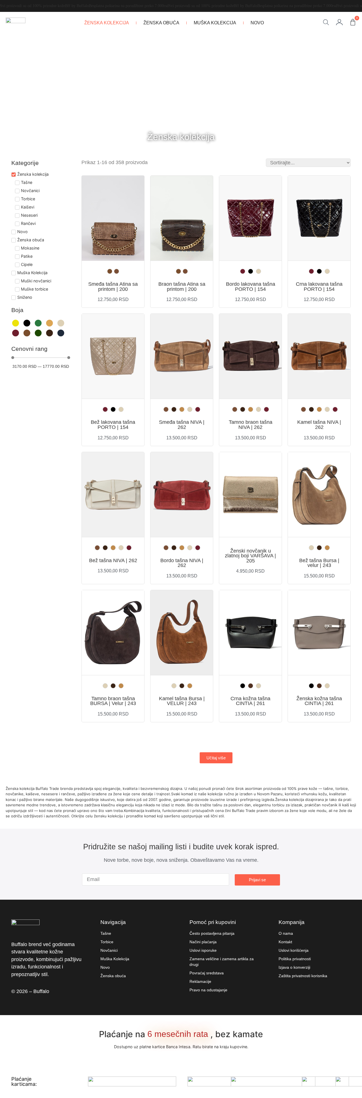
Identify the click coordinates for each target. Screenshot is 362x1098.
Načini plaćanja (203, 942)
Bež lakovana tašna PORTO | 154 (113, 424)
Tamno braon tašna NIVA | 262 (250, 424)
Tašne (105, 933)
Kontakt (285, 942)
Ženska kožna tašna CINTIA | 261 (319, 701)
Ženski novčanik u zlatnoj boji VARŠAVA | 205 (250, 556)
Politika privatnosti (295, 959)
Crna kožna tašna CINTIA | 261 (250, 701)
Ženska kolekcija (106, 22)
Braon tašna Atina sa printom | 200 (181, 286)
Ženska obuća (161, 22)
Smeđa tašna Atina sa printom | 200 (113, 286)
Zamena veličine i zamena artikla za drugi (221, 962)
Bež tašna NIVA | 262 (113, 560)
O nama (286, 933)
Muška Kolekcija (215, 22)
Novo (257, 22)
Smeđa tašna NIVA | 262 (181, 424)
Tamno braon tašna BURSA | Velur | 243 (113, 701)
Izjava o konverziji (294, 967)
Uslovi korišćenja (294, 950)
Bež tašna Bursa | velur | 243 (319, 563)
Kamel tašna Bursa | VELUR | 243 (182, 701)
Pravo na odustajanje (208, 990)
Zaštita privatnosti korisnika (303, 976)
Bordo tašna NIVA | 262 (181, 563)
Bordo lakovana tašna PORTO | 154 (250, 286)
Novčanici (109, 950)
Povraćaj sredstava (206, 973)
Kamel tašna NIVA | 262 (319, 424)
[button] (216, 757)
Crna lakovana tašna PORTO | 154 (319, 286)
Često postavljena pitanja (211, 933)
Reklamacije (200, 981)
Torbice (106, 942)
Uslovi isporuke (203, 950)
